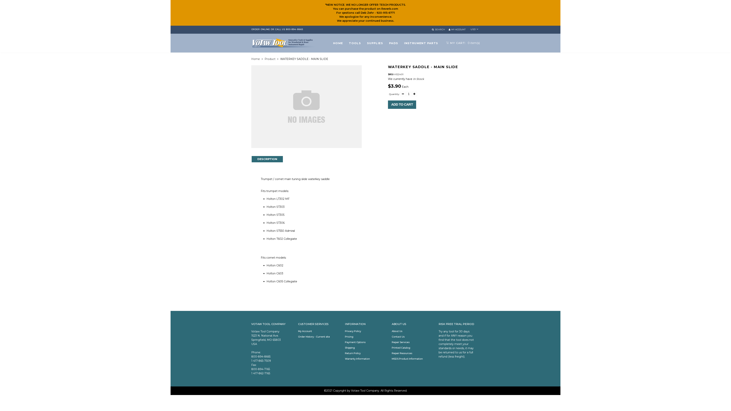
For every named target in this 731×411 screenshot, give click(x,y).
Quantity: (394, 94)
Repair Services (400, 342)
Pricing (349, 336)
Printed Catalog (401, 347)
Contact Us (398, 336)
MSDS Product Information (407, 358)
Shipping (350, 347)
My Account (305, 331)
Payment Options (355, 342)
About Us (397, 331)
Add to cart (402, 104)
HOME (338, 43)
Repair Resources (402, 353)
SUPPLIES (375, 43)
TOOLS (355, 43)
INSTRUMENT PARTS (421, 43)
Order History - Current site (314, 336)
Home (255, 59)
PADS (393, 43)
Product (270, 59)
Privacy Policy (353, 331)
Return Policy (353, 353)
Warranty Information (357, 358)
